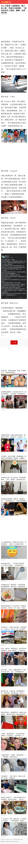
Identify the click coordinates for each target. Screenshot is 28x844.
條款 (12, 841)
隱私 (15, 841)
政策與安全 (8, 841)
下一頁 (14, 342)
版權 (17, 841)
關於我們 (3, 841)
